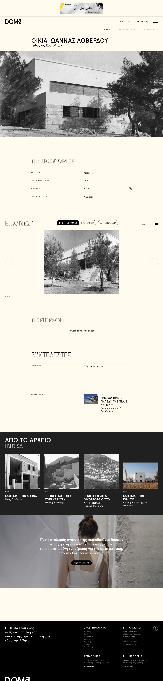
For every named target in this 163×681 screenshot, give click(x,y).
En (129, 22)
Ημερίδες (87, 642)
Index (86, 634)
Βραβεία (87, 639)
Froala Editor (87, 330)
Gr (121, 22)
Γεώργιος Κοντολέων (93, 366)
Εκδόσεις (87, 631)
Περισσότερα (89, 666)
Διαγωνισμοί (89, 637)
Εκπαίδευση (88, 647)
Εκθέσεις (87, 644)
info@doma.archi (130, 644)
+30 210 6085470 (130, 642)
